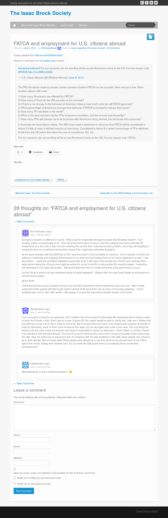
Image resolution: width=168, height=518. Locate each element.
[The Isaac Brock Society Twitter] (156, 3)
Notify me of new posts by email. (34, 483)
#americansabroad (29, 68)
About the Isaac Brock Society (38, 25)
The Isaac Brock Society (40, 13)
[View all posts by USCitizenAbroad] (59, 47)
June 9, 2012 (76, 77)
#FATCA (22, 72)
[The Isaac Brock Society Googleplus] (142, 3)
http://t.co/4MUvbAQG (40, 72)
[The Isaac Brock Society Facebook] (147, 3)
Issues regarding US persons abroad (88, 47)
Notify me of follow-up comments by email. (39, 477)
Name (17, 435)
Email (17, 446)
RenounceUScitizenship (49, 55)
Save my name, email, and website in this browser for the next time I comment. (54, 472)
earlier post (49, 60)
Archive (83, 25)
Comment (19, 402)
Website (18, 458)
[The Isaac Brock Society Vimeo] (151, 3)
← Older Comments (24, 221)
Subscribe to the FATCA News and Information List (126, 193)
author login (67, 25)
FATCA (60, 179)
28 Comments (113, 47)
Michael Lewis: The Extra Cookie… (34, 193)
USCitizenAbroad (49, 47)
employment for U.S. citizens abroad (32, 179)
